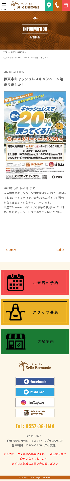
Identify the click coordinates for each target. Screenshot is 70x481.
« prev (11, 249)
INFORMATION (17, 52)
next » (59, 249)
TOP (5, 52)
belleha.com (26, 477)
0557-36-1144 (40, 426)
